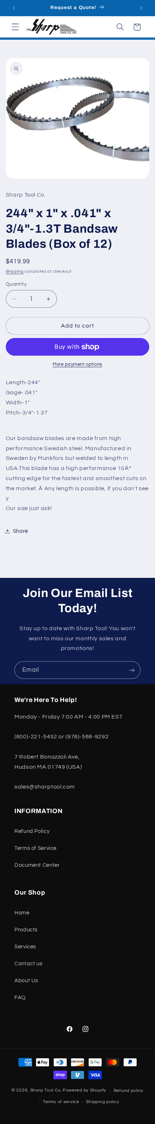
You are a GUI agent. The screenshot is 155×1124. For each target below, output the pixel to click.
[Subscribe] (132, 670)
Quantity (16, 284)
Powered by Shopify (84, 1091)
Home (22, 913)
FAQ (20, 997)
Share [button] (20, 531)
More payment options (77, 364)
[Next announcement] (141, 8)
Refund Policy (31, 831)
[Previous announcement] (14, 8)
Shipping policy (102, 1102)
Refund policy (129, 1091)
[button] (15, 27)
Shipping (15, 271)
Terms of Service (35, 848)
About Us (26, 980)
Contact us (28, 963)
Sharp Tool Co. (46, 1091)
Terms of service (61, 1102)
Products (25, 929)
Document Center (36, 865)
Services (25, 946)
